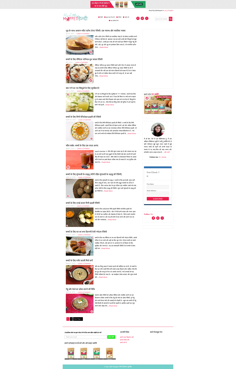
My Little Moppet (75, 19)
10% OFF (111, 337)
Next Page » (78, 319)
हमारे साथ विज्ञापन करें (127, 337)
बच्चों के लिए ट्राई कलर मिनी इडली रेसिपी (83, 203)
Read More (104, 47)
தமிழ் (166, 10)
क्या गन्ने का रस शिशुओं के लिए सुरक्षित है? (83, 88)
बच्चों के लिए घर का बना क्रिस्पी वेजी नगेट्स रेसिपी (86, 232)
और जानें (167, 152)
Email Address (151, 191)
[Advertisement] (158, 58)
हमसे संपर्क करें (124, 340)
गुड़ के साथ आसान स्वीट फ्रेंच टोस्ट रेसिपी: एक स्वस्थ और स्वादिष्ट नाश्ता (95, 30)
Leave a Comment (83, 33)
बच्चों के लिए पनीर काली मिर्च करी (79, 260)
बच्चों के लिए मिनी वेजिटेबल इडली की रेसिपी (83, 117)
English (171, 10)
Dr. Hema (162, 157)
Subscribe (158, 199)
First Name (150, 184)
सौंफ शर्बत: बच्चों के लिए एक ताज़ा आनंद (82, 145)
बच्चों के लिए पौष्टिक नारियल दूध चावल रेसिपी (84, 59)
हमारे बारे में (123, 342)
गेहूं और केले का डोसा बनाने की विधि (80, 289)
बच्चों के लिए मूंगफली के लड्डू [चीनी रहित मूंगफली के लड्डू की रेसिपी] (94, 174)
